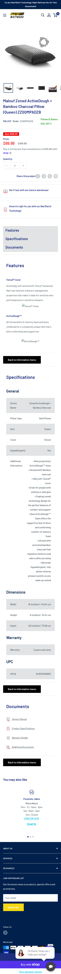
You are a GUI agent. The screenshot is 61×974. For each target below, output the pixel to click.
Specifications (16, 239)
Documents (14, 247)
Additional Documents (22, 747)
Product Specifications (23, 728)
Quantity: (8, 158)
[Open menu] (4, 15)
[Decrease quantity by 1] (6, 165)
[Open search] (43, 15)
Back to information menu (22, 359)
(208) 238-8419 (30, 818)
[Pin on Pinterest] (44, 176)
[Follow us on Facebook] (5, 932)
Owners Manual (19, 719)
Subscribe (13, 907)
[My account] (49, 15)
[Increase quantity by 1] (23, 165)
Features (12, 230)
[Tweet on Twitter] (50, 176)
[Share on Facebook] (38, 176)
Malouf (7, 121)
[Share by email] (55, 176)
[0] (55, 15)
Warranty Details (19, 737)
